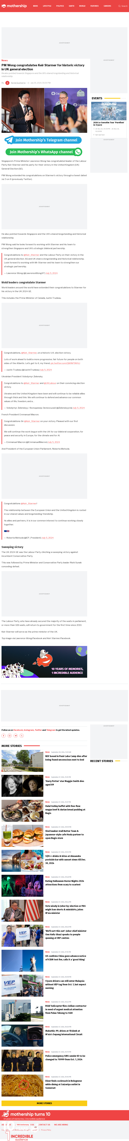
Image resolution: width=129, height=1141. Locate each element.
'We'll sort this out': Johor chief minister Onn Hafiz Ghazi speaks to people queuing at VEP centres (65, 934)
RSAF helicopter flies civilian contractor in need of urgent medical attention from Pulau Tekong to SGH (65, 1009)
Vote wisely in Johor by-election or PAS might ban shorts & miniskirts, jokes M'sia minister (65, 909)
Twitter (38, 730)
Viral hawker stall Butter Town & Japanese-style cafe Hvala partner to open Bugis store (64, 834)
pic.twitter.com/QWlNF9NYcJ (65, 363)
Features (94, 6)
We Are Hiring (61, 1125)
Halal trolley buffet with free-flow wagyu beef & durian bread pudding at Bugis (65, 810)
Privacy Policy (46, 1130)
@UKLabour (50, 383)
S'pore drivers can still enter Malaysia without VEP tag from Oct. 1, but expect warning (65, 984)
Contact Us (44, 1125)
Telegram (51, 730)
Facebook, (18, 730)
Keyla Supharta (18, 83)
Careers (107, 6)
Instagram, (29, 730)
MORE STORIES (44, 1103)
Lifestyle (47, 6)
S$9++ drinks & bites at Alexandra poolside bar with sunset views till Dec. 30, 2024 (65, 860)
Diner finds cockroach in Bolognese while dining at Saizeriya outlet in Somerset (63, 1084)
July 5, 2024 (52, 273)
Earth (71, 6)
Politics (60, 6)
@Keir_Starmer (31, 255)
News (35, 6)
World (82, 6)
